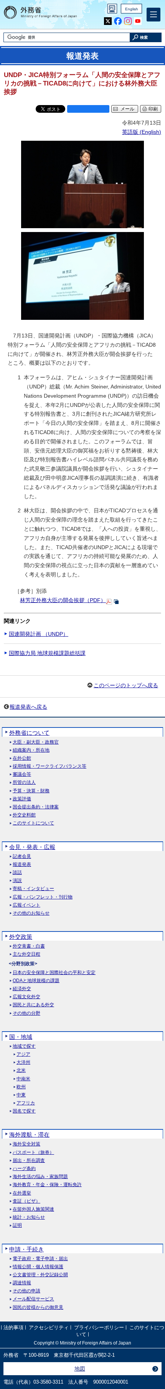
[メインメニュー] (153, 14)
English (131, 9)
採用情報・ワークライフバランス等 (49, 766)
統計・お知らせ (29, 1217)
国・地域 (20, 1037)
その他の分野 (26, 1013)
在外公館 (22, 758)
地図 (79, 1369)
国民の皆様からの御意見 (38, 1307)
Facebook (118, 21)
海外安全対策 (26, 1144)
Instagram (128, 21)
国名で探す (24, 1111)
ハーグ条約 (24, 1168)
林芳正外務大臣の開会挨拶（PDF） (63, 600)
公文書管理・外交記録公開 (40, 1274)
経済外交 (22, 988)
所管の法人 (24, 782)
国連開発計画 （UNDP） (38, 634)
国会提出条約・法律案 (36, 807)
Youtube (138, 21)
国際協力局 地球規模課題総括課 (47, 653)
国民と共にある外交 (33, 1004)
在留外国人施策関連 (33, 1209)
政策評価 (22, 799)
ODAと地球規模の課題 (36, 980)
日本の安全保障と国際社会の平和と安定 (54, 972)
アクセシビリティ (49, 1328)
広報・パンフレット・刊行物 (43, 897)
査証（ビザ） (26, 1201)
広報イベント (26, 905)
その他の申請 (26, 1291)
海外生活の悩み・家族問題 (40, 1176)
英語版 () (141, 132)
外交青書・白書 (29, 946)
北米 (21, 1070)
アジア (23, 1054)
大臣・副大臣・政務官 (36, 742)
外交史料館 (24, 815)
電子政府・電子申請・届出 (40, 1258)
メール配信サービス (33, 1299)
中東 (21, 1095)
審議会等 (22, 774)
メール (127, 109)
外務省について (29, 732)
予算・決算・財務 (31, 790)
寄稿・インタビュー (33, 888)
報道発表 (22, 864)
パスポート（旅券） (33, 1152)
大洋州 (23, 1062)
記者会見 (22, 856)
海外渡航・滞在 (29, 1134)
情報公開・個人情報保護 (38, 1266)
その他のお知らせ (31, 913)
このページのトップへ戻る (126, 685)
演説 (17, 880)
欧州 (21, 1087)
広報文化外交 (26, 996)
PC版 (112, 8)
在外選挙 (22, 1193)
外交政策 (20, 936)
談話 (17, 872)
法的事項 (13, 1328)
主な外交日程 (26, 954)
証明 (17, 1225)
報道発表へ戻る (28, 707)
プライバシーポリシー (99, 1328)
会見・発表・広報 (32, 847)
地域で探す (24, 1046)
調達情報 (22, 1282)
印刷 (153, 109)
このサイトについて (33, 823)
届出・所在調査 (29, 1160)
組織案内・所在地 (31, 750)
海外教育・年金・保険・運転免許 (47, 1184)
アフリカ (25, 1103)
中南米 (23, 1078)
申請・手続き (26, 1249)
